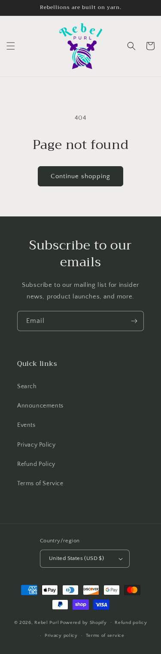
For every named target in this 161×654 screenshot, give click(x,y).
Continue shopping (80, 176)
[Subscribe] (134, 321)
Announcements (40, 405)
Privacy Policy (36, 444)
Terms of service (105, 635)
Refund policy (131, 622)
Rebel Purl (46, 622)
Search (27, 386)
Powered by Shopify (83, 622)
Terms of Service (40, 483)
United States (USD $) (76, 558)
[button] (10, 46)
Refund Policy (36, 464)
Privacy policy (61, 635)
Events (26, 425)
